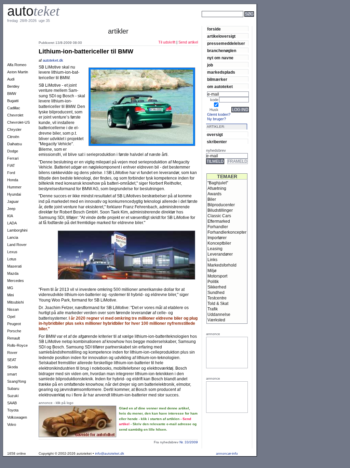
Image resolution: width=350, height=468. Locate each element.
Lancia (12, 237)
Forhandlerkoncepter (226, 232)
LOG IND (240, 109)
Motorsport (217, 276)
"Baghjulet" (217, 183)
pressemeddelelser (226, 43)
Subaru (13, 388)
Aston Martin (17, 72)
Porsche (14, 331)
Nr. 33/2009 (188, 442)
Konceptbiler (219, 243)
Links (212, 259)
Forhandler (217, 226)
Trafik (212, 309)
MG (10, 288)
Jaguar (13, 201)
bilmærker (217, 79)
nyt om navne (220, 58)
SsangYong (16, 381)
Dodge (12, 151)
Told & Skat (217, 303)
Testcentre (217, 298)
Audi (10, 79)
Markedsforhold (222, 265)
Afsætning (216, 188)
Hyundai (14, 194)
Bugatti (12, 101)
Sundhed (216, 292)
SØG (249, 14)
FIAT (11, 165)
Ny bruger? (216, 119)
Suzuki (12, 396)
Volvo (11, 424)
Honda (12, 180)
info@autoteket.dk (109, 453)
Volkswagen (17, 417)
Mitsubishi (15, 302)
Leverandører (220, 254)
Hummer (14, 187)
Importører (217, 237)
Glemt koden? (218, 114)
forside (214, 29)
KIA (10, 216)
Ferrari (12, 158)
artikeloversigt (221, 36)
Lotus (11, 259)
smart (12, 374)
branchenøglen (221, 50)
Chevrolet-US (18, 122)
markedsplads (221, 72)
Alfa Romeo (16, 65)
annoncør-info (227, 453)
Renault (13, 338)
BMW (11, 93)
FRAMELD (237, 161)
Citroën (13, 137)
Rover (12, 352)
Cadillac (13, 108)
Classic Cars (219, 215)
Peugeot (14, 324)
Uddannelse (218, 314)
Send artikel (188, 42)
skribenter (217, 141)
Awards (214, 194)
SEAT (11, 360)
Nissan (13, 309)
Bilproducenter (221, 204)
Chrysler (14, 129)
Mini (10, 295)
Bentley (13, 86)
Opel (11, 317)
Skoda (12, 367)
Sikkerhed (216, 287)
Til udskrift (166, 42)
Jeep (11, 209)
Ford (11, 173)
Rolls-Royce (17, 345)
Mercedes (15, 281)
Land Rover (17, 245)
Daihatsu (14, 144)
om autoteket (220, 86)
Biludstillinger (220, 210)
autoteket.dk (53, 60)
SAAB (12, 403)
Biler (211, 199)
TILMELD (215, 161)
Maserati (14, 266)
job (210, 65)
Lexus (12, 252)
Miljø (211, 270)
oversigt (215, 134)
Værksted (216, 320)
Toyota (12, 410)
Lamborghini (17, 230)
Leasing (215, 248)
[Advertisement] (280, 23)
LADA (12, 223)
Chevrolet (15, 115)
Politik (213, 281)
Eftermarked (218, 221)
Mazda (12, 273)
